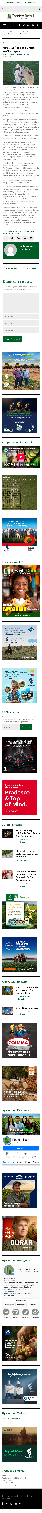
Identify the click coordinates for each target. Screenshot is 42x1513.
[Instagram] (28, 25)
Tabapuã (12, 233)
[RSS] (37, 25)
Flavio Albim (22, 999)
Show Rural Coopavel (27, 1008)
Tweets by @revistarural (11, 1418)
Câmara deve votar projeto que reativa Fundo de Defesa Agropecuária (26, 876)
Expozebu (26, 231)
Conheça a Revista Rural (16, 3)
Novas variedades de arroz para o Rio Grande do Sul (27, 990)
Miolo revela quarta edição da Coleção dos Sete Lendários (28, 833)
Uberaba (19, 233)
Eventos (29, 32)
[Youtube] (33, 25)
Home (5, 32)
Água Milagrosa (15, 231)
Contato (31, 3)
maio (18, 32)
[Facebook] (19, 25)
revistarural (24, 54)
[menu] (5, 25)
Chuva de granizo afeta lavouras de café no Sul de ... (28, 854)
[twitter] (24, 25)
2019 (11, 32)
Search (38, 8)
